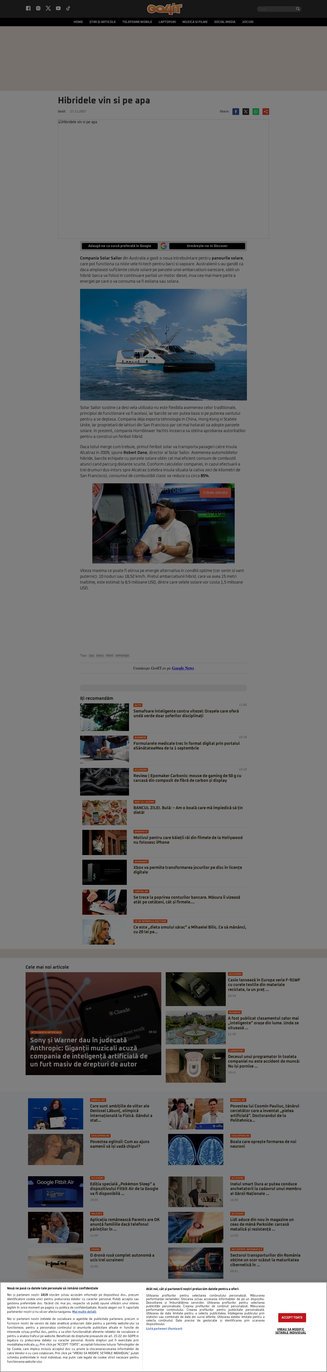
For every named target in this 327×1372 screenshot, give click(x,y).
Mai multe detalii (84, 1312)
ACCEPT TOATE (292, 1317)
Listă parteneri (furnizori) (164, 1328)
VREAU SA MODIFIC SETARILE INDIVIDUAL (290, 1331)
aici (36, 1345)
